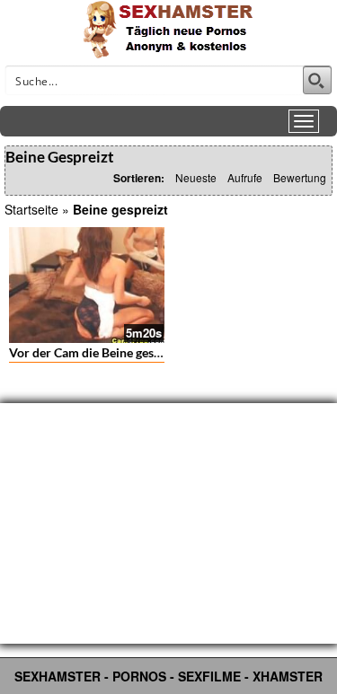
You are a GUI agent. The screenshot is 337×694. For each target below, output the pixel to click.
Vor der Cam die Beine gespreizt (98, 352)
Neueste (196, 177)
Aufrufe (244, 177)
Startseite (31, 209)
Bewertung (299, 177)
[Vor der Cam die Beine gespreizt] (86, 285)
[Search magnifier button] (317, 80)
